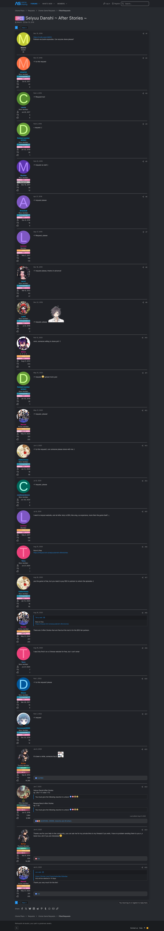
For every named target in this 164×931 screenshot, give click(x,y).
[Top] (144, 928)
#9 (146, 302)
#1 (146, 33)
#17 (146, 577)
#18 (146, 613)
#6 (146, 197)
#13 (146, 445)
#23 (146, 787)
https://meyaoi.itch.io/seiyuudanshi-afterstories (50, 553)
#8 (146, 267)
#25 (146, 867)
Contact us (134, 928)
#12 (146, 410)
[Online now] (23, 799)
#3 (146, 93)
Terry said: (39, 617)
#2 (146, 58)
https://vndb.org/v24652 (42, 37)
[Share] (143, 33)
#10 (146, 338)
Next (24, 28)
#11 (146, 373)
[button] (39, 3)
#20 (146, 679)
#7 (146, 232)
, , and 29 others (55, 821)
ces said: (38, 872)
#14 (146, 481)
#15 (146, 511)
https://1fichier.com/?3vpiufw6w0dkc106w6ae (51, 876)
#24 (146, 830)
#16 (146, 547)
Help (140, 928)
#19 (146, 648)
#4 (146, 124)
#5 (146, 161)
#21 (146, 714)
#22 (146, 749)
